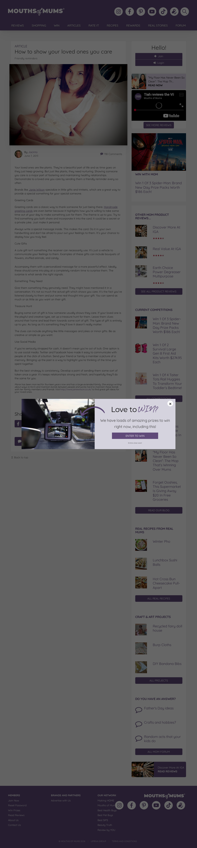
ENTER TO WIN (135, 436)
